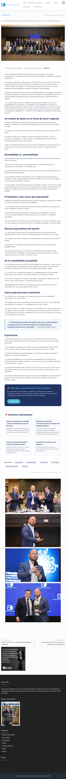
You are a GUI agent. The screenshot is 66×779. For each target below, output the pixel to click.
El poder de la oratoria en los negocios (46, 443)
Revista (56, 3)
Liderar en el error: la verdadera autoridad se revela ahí (16, 642)
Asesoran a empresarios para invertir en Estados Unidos (16, 443)
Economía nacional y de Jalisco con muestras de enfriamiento (53, 642)
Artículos (48, 3)
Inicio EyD (25, 466)
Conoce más (14, 401)
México (4, 748)
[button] (33, 625)
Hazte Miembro (37, 7)
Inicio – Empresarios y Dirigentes (32, 3)
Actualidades (19, 462)
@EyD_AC (47, 68)
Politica (4, 743)
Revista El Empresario (12, 466)
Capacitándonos (31, 462)
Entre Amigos (55, 462)
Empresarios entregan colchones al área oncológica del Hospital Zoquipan (47, 423)
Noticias (4, 751)
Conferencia (26, 7)
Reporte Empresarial (8, 735)
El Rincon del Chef (7, 746)
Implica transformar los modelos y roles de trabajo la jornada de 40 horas (17, 423)
